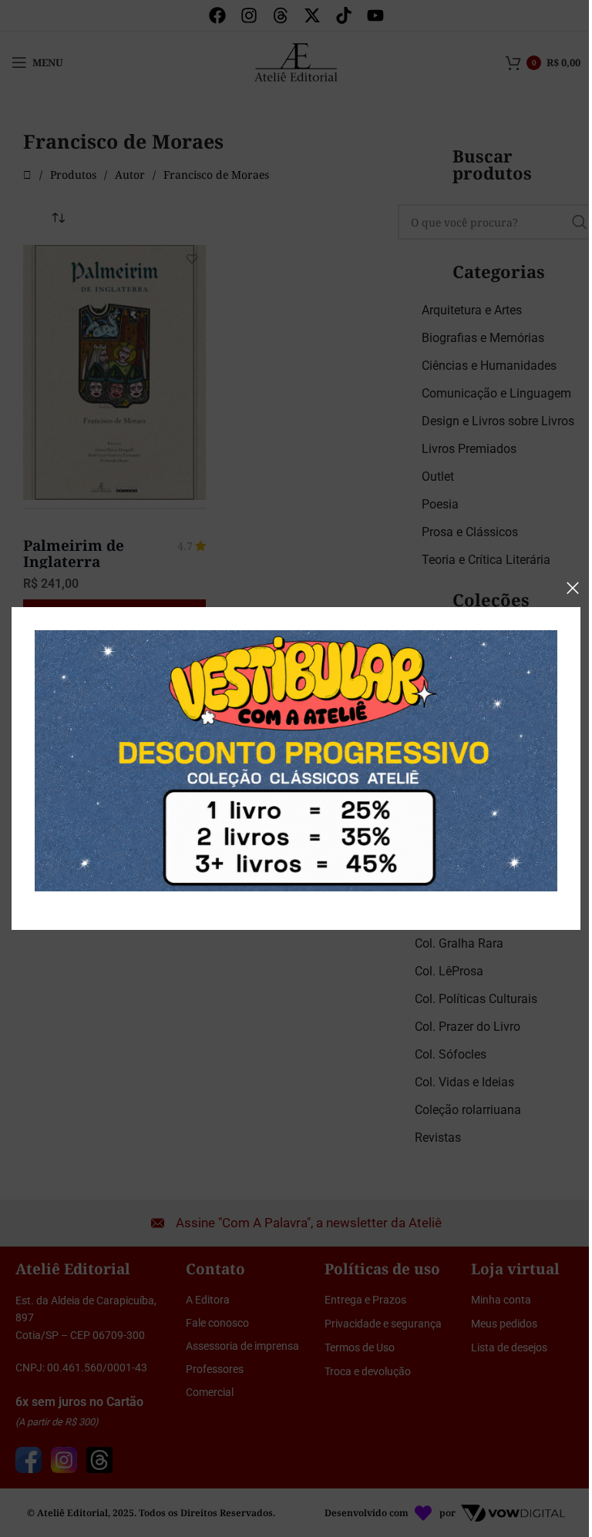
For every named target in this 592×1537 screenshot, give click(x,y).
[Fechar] (572, 588)
